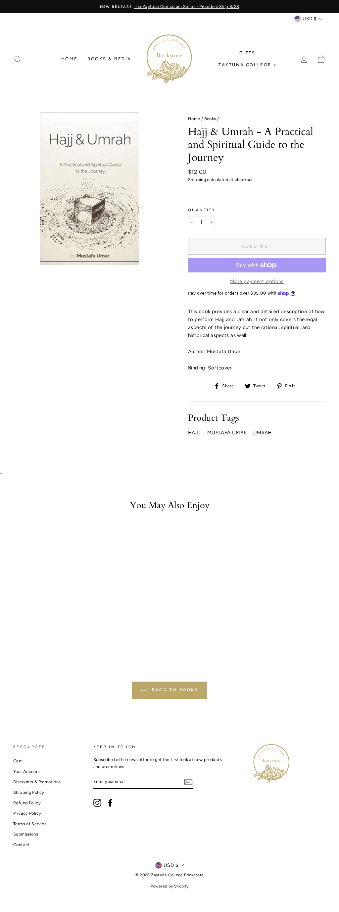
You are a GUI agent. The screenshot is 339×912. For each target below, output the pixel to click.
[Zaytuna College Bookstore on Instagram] (97, 803)
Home (69, 58)
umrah (262, 433)
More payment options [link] (257, 281)
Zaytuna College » (247, 64)
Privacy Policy (27, 813)
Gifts (247, 52)
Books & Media (109, 58)
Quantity (202, 210)
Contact (21, 844)
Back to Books (174, 690)
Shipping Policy (28, 792)
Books (210, 118)
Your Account (26, 771)
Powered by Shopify (170, 886)
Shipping (197, 179)
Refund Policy (27, 802)
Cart (17, 760)
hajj (194, 433)
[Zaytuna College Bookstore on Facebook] (110, 803)
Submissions (25, 834)
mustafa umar (227, 433)
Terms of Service (30, 823)
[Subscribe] (188, 782)
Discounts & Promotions (37, 781)
